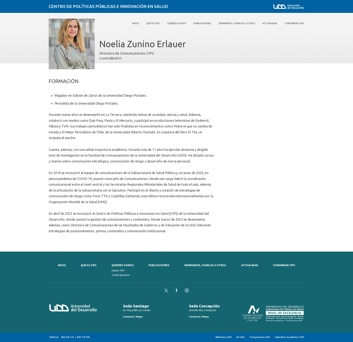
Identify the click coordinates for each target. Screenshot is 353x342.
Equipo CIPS (118, 270)
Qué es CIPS (89, 265)
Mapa (139, 316)
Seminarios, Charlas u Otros (205, 265)
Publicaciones (159, 265)
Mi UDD (240, 337)
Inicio (62, 265)
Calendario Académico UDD (289, 337)
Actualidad (249, 265)
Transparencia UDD (259, 337)
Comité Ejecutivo (121, 275)
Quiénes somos (123, 265)
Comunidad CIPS (284, 265)
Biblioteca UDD (224, 337)
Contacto (128, 316)
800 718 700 (83, 337)
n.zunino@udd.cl (110, 58)
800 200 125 (67, 337)
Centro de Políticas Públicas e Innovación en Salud (108, 6)
